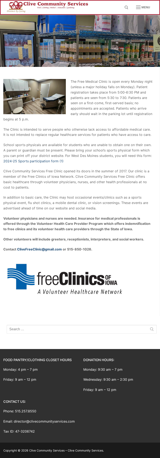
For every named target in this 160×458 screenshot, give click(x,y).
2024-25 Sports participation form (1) (33, 161)
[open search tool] (126, 7)
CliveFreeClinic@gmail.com (39, 249)
